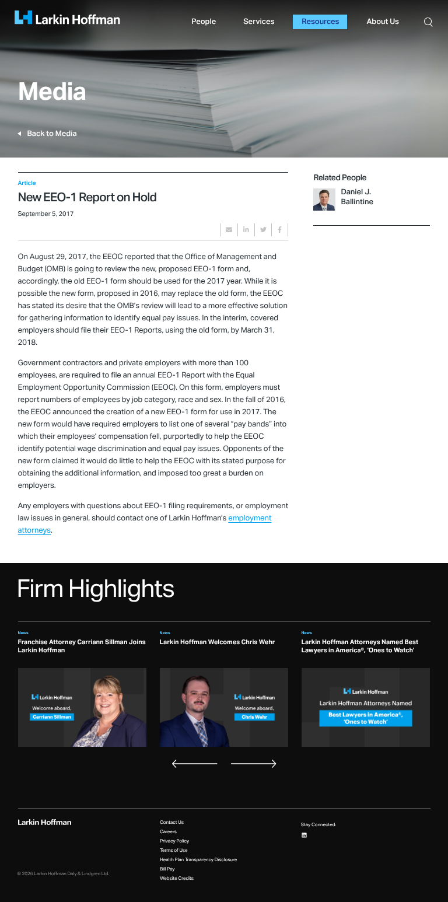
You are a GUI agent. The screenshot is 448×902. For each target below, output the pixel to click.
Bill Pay (167, 869)
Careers (168, 832)
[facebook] (280, 229)
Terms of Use (173, 850)
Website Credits (177, 878)
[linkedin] (246, 229)
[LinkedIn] (304, 835)
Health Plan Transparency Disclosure (198, 860)
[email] (229, 229)
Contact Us (172, 822)
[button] (429, 22)
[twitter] (263, 229)
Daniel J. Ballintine (357, 197)
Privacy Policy (174, 841)
